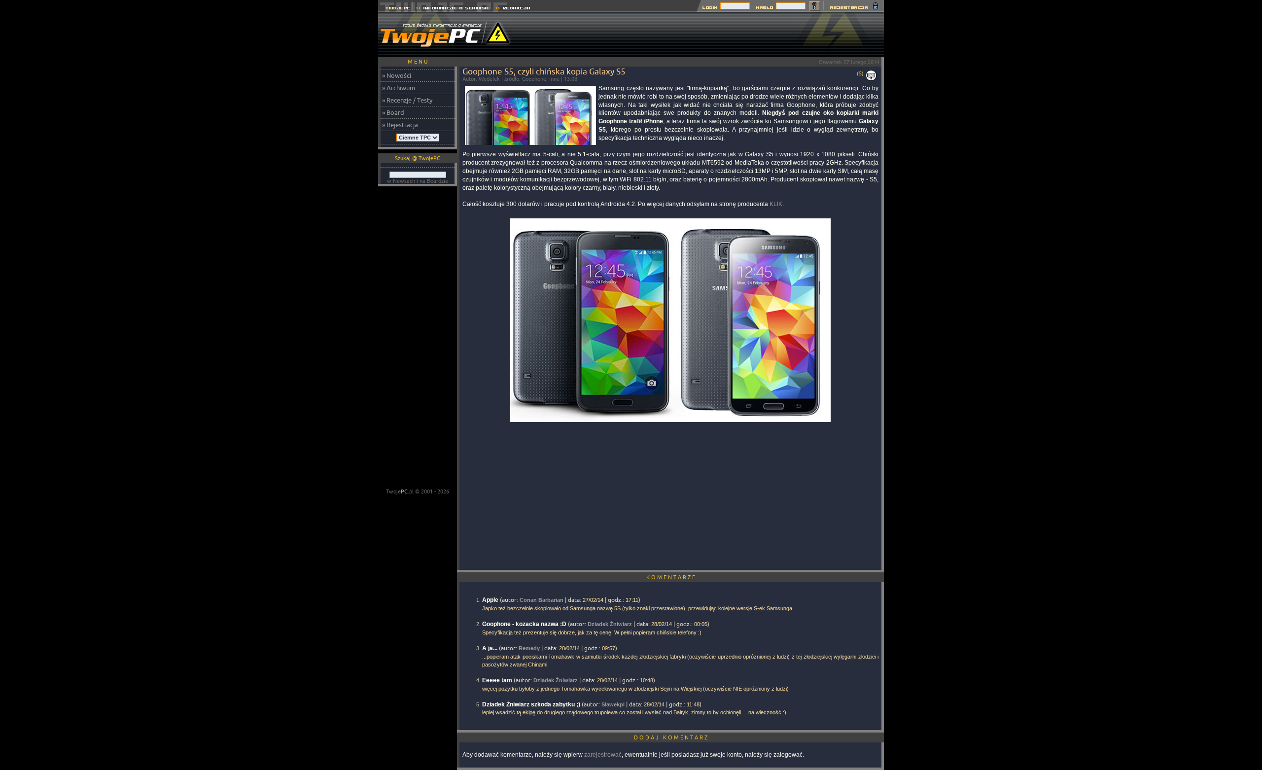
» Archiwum (398, 87)
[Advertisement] (704, 34)
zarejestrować (603, 754)
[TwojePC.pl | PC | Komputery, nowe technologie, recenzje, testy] (395, 9)
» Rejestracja (400, 124)
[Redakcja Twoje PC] (512, 9)
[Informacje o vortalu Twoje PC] (452, 9)
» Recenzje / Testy (407, 100)
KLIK (776, 204)
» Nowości (396, 75)
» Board (393, 112)
